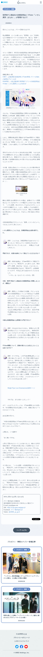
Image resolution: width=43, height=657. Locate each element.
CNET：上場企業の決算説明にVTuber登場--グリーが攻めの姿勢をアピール (21, 78)
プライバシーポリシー (21, 637)
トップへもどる (22, 530)
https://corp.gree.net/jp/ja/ (15, 507)
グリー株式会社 (16, 510)
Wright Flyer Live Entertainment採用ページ (21, 388)
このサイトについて (20, 641)
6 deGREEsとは (21, 634)
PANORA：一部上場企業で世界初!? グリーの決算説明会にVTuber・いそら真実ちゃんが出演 (21, 83)
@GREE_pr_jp (13, 512)
